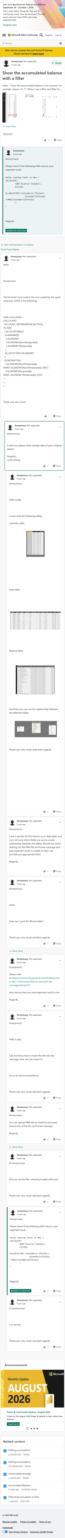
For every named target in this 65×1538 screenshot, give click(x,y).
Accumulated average (19, 1473)
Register (49, 35)
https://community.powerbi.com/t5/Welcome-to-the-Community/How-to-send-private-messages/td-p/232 (34, 981)
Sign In (58, 35)
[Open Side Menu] (4, 35)
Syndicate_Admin (29, 1489)
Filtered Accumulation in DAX (23, 1496)
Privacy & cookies (28, 1521)
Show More (11, 126)
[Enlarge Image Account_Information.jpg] (35, 621)
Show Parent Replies (10, 249)
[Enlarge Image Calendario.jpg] (35, 544)
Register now (10, 24)
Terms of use (45, 1521)
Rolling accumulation (19, 1450)
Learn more (38, 53)
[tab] (31, 1428)
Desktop (8, 43)
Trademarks (7, 1527)
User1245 (24, 1500)
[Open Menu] (60, 43)
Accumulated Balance (19, 1485)
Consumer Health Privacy (41, 1531)
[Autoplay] (27, 1428)
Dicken (27, 1454)
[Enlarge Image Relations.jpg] (35, 730)
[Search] (41, 35)
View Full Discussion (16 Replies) (19, 244)
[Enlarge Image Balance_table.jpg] (35, 680)
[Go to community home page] (23, 35)
